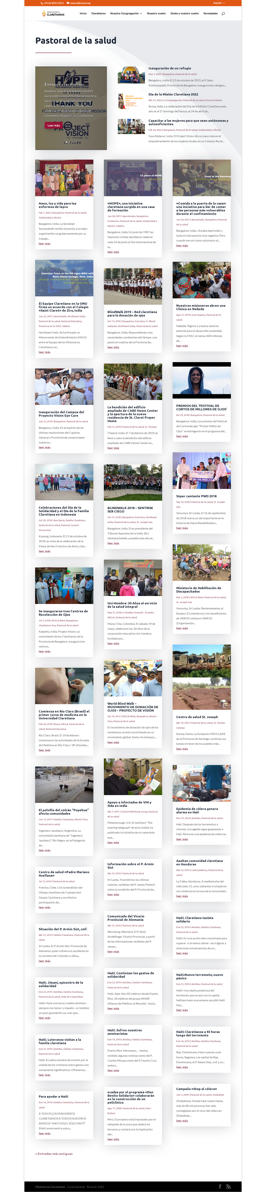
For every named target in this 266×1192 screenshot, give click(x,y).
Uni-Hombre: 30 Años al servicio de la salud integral (132, 604)
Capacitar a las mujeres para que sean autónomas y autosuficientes (188, 122)
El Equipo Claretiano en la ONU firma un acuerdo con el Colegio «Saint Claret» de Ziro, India (63, 306)
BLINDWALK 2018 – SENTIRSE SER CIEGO (130, 509)
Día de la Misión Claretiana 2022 (173, 94)
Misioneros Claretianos (50, 1186)
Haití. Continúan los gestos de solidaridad (130, 974)
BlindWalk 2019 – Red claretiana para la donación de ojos (132, 313)
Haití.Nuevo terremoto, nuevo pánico (199, 976)
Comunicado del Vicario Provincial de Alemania (125, 918)
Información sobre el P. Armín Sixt (130, 865)
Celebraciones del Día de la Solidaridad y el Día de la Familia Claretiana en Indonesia (64, 510)
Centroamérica (199, 870)
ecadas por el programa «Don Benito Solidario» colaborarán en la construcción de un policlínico (130, 1097)
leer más (44, 243)
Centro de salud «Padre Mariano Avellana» (64, 873)
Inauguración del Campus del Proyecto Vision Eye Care (61, 413)
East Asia (140, 321)
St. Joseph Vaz (144, 522)
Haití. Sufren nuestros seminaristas (124, 1031)
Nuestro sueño (156, 13)
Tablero (66, 326)
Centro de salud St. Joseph (197, 717)
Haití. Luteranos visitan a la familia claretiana (60, 1041)
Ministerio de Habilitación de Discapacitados (198, 589)
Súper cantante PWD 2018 (196, 496)
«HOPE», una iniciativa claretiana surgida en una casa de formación (131, 206)
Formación (113, 221)
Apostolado (60, 316)
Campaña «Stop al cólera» (196, 1089)
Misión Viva (81, 819)
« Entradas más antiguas (54, 1153)
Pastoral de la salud (186, 74)
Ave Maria (59, 520)
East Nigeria (198, 314)
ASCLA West (58, 620)
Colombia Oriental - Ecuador (138, 612)
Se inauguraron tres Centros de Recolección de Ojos (63, 612)
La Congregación (173, 100)
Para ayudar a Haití (53, 1096)
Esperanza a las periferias (64, 84)
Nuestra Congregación (124, 13)
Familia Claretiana (75, 520)
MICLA (64, 724)
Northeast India (76, 316)
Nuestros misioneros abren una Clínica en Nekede (200, 307)
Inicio (83, 13)
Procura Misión (214, 100)
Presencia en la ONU (50, 326)
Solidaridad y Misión (210, 130)
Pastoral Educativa (71, 321)
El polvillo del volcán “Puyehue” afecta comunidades (64, 811)
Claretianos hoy (47, 625)
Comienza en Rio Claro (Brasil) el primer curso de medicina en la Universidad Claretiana (64, 714)
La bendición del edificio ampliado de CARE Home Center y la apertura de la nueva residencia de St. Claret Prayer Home (132, 414)
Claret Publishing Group (134, 811)
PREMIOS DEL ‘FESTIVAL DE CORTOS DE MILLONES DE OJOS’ (201, 407)
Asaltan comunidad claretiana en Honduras (199, 862)
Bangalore (168, 74)
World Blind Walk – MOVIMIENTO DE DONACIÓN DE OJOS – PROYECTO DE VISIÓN (132, 706)
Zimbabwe (218, 1094)
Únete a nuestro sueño (184, 13)
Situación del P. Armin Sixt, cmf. (63, 929)
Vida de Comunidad (72, 996)
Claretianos (98, 13)
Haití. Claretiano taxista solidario (194, 919)
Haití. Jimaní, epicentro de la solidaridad (61, 984)
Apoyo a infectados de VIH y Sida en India (129, 804)
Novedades (211, 13)
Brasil (57, 724)
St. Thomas (151, 426)
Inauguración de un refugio (170, 68)
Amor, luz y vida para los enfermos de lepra (57, 205)
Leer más (54, 125)
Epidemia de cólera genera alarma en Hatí (197, 810)
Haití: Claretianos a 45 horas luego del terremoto (198, 1033)
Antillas (58, 991)
